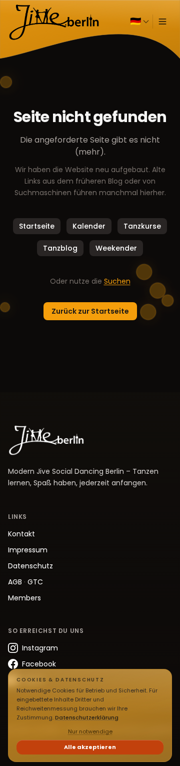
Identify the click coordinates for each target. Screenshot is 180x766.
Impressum (28, 550)
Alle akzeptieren (90, 747)
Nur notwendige (90, 731)
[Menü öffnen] (162, 21)
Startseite (36, 226)
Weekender (116, 248)
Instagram (40, 648)
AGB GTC (25, 582)
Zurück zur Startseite (90, 311)
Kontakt (21, 534)
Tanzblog (60, 248)
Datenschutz (30, 566)
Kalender (89, 226)
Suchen (117, 281)
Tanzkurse (142, 226)
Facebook (39, 664)
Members (24, 598)
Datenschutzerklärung (86, 717)
